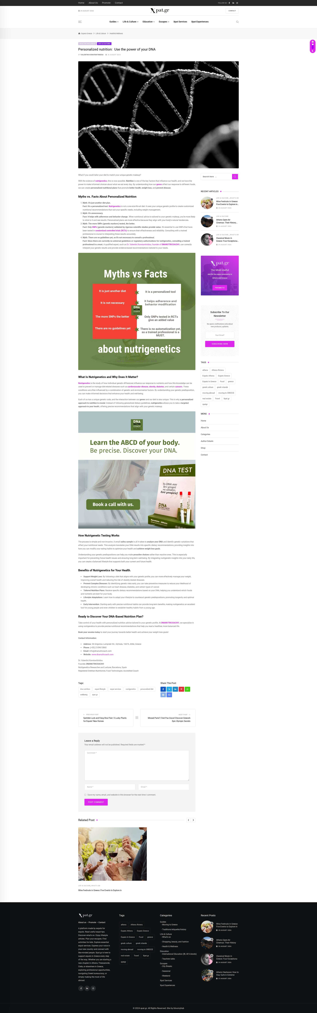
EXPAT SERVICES (115, 689)
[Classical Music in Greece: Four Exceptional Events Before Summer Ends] (207, 239)
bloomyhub (179, 1008)
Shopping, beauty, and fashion (175, 942)
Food (222, 381)
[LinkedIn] (175, 689)
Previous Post (92, 714)
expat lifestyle (100, 689)
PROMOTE (220, 288)
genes (159, 184)
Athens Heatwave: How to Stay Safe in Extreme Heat (227, 975)
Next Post (183, 715)
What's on (166, 937)
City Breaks (167, 966)
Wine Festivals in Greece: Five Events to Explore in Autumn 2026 (227, 204)
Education (148, 21)
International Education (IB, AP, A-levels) (179, 954)
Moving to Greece (169, 924)
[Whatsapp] (187, 689)
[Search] (237, 21)
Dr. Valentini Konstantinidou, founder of (153, 244)
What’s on (95, 886)
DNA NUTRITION (85, 689)
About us (82, 922)
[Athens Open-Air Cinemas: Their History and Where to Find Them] (207, 221)
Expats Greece (224, 376)
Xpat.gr (95, 695)
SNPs (94, 227)
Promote (106, 2)
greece (231, 381)
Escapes (163, 21)
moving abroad (208, 393)
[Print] (163, 694)
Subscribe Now (220, 344)
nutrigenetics (131, 689)
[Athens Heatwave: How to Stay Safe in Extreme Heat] (207, 975)
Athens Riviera (218, 370)
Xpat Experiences (200, 21)
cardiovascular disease (138, 386)
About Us (93, 2)
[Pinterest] (181, 689)
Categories (205, 434)
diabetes (160, 386)
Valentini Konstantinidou (92, 55)
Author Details (207, 441)
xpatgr (205, 404)
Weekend (166, 976)
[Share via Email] (169, 694)
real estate (206, 398)
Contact (119, 2)
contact (232, 11)
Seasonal (166, 971)
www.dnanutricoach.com (102, 654)
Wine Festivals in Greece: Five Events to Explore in (100, 890)
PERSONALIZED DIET (146, 689)
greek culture (207, 387)
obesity (152, 386)
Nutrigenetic (83, 383)
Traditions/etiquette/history (174, 929)
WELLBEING (83, 695)
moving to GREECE (226, 393)
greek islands (222, 387)
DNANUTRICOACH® (170, 623)
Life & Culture (129, 21)
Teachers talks (168, 959)
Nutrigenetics (115, 206)
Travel (217, 398)
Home (81, 2)
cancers (178, 386)
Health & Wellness (170, 946)
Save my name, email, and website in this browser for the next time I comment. (122, 795)
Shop (203, 448)
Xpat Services (180, 21)
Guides (112, 21)
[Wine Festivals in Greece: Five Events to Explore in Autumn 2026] (207, 203)
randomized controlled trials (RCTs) (111, 230)
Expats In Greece (209, 381)
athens (205, 370)
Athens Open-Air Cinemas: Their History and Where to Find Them (227, 223)
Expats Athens (208, 376)
